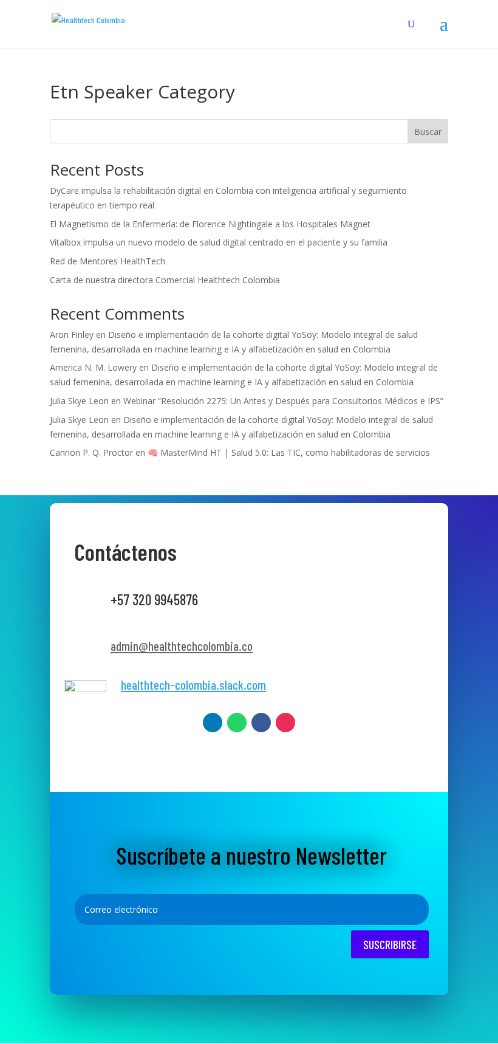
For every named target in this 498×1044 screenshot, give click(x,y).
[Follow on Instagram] (285, 722)
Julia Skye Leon (79, 401)
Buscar (428, 131)
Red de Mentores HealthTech (107, 261)
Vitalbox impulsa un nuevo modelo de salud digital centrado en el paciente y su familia (218, 242)
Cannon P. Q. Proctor (91, 452)
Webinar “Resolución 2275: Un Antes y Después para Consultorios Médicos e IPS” (283, 401)
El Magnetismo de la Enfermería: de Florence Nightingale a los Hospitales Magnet (210, 224)
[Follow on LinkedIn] (212, 722)
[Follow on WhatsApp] (237, 722)
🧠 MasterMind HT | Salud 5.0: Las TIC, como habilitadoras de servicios (289, 452)
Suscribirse (390, 944)
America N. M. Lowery (93, 367)
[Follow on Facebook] (261, 722)
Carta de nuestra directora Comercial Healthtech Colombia (165, 280)
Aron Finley (72, 334)
